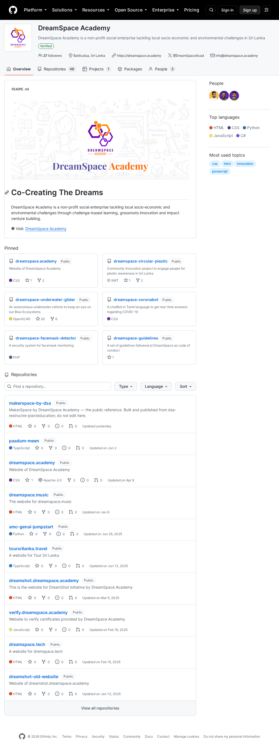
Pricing (191, 10)
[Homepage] (13, 9)
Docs (149, 736)
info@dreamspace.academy (237, 55)
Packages (133, 69)
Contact (163, 736)
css (214, 164)
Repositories (59, 69)
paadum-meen (24, 440)
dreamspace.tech (27, 644)
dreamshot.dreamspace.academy (44, 580)
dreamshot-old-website (33, 676)
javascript (220, 171)
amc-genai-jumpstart (31, 526)
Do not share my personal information (232, 736)
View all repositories (100, 708)
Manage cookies (186, 736)
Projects (99, 69)
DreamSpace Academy (45, 228)
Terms (66, 736)
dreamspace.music (28, 494)
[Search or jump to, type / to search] (211, 9)
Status (114, 736)
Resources (93, 10)
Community (132, 736)
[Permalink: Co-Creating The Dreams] (7, 192)
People (164, 69)
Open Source (128, 10)
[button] (125, 386)
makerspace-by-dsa (30, 403)
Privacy (81, 736)
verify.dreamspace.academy (38, 612)
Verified (46, 46)
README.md (20, 89)
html (227, 164)
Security (98, 736)
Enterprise (163, 10)
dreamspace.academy (32, 462)
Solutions (62, 10)
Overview (22, 69)
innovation (245, 164)
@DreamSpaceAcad (188, 55)
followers (52, 55)
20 (42, 319)
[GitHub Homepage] (22, 736)
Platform (33, 10)
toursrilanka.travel (28, 548)
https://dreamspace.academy (139, 55)
